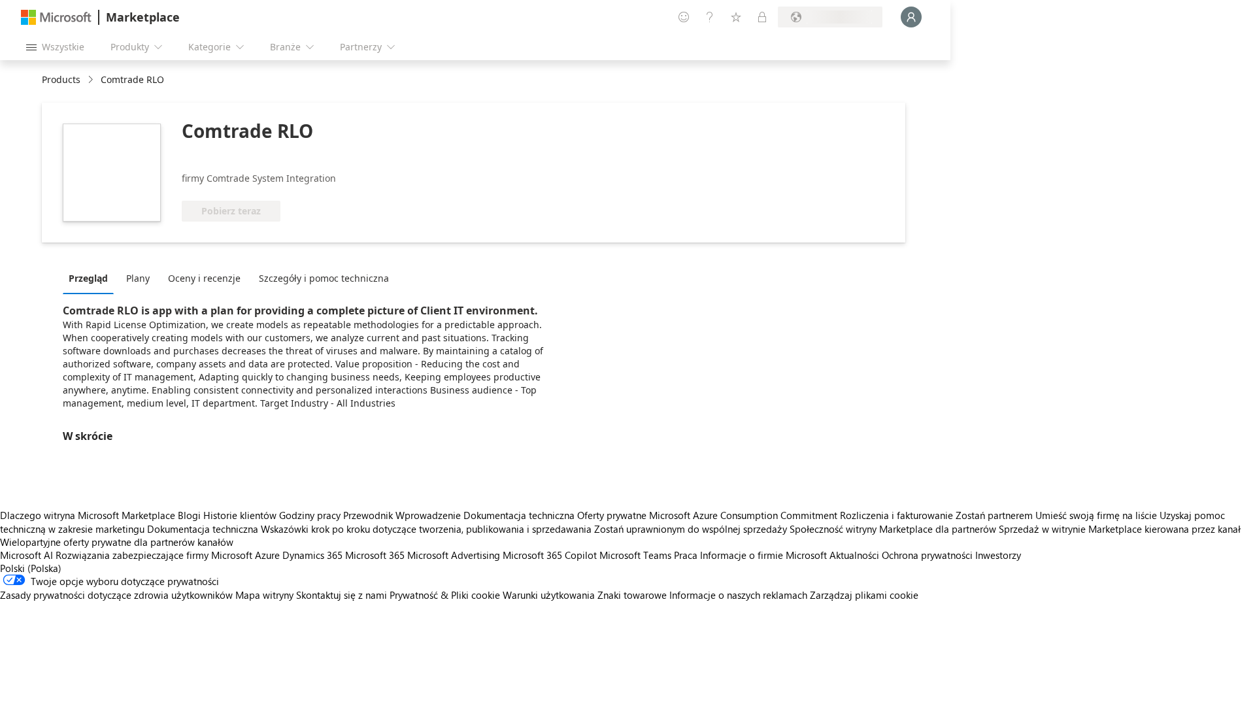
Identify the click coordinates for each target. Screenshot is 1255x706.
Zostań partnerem (994, 515)
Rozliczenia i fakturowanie (896, 515)
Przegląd (88, 278)
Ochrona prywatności (927, 555)
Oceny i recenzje (204, 278)
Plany (138, 278)
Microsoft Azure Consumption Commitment (744, 515)
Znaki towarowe (632, 594)
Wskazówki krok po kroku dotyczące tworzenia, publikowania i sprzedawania (426, 528)
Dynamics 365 (312, 555)
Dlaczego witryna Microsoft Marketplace (87, 515)
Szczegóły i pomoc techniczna (324, 278)
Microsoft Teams (635, 555)
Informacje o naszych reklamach (738, 594)
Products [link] (61, 79)
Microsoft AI (26, 555)
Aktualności (854, 555)
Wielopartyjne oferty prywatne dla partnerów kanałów (116, 541)
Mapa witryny (264, 594)
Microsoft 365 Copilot (550, 555)
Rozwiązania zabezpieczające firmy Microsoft (154, 555)
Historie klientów (239, 515)
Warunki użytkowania (549, 594)
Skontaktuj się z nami (341, 594)
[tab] (91, 277)
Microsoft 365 (375, 555)
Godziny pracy (310, 515)
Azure (267, 555)
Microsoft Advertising (453, 555)
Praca (685, 555)
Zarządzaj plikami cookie (864, 594)
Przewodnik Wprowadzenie (402, 515)
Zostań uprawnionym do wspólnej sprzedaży (690, 528)
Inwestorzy (998, 555)
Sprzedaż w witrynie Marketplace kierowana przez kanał (1120, 528)
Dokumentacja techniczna (519, 515)
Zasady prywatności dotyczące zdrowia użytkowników (116, 594)
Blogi (189, 515)
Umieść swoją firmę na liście (1096, 515)
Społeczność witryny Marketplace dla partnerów (893, 528)
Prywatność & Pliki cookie (445, 594)
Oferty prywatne (611, 515)
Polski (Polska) (30, 568)
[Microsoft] (56, 17)
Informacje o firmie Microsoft (763, 555)
